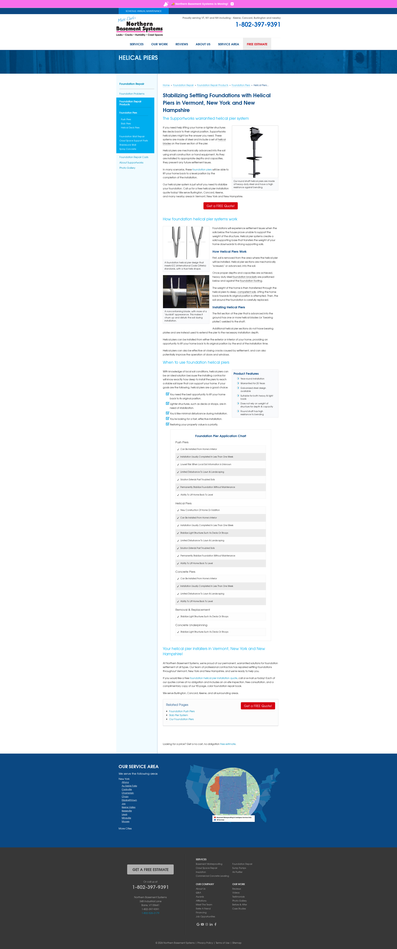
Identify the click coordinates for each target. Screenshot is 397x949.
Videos (235, 892)
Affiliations (201, 900)
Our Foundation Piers (181, 719)
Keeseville (127, 810)
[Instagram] (207, 924)
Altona (125, 782)
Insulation (201, 871)
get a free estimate (150, 869)
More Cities (125, 828)
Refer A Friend (203, 908)
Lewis (124, 814)
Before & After (239, 904)
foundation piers (202, 169)
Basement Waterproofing (209, 863)
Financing (201, 912)
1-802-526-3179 (150, 913)
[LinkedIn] (211, 924)
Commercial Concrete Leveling (212, 875)
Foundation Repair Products (130, 103)
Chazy (125, 796)
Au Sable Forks (129, 785)
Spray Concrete (127, 149)
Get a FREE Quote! (221, 205)
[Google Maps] (198, 924)
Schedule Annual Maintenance (144, 11)
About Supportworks (131, 162)
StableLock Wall (127, 144)
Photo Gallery (127, 167)
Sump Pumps (239, 867)
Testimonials (238, 896)
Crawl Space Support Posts (133, 140)
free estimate (228, 744)
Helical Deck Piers (130, 127)
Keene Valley (129, 807)
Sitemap (236, 943)
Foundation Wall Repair (132, 136)
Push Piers (126, 119)
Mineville (126, 817)
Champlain (128, 792)
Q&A (198, 892)
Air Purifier (237, 871)
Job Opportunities (205, 916)
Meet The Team (204, 904)
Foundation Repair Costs (133, 157)
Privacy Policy (205, 943)
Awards (200, 896)
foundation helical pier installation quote (213, 678)
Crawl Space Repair (206, 867)
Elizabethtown (129, 800)
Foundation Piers (128, 112)
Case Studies (239, 908)
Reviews (236, 888)
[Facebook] (215, 924)
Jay (124, 803)
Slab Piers (126, 123)
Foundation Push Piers (182, 711)
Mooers (125, 821)
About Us (200, 888)
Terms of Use (223, 943)
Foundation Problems (131, 93)
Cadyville (127, 789)
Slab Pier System (178, 715)
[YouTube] (202, 924)
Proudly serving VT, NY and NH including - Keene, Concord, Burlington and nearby (232, 18)
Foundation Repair (131, 83)
